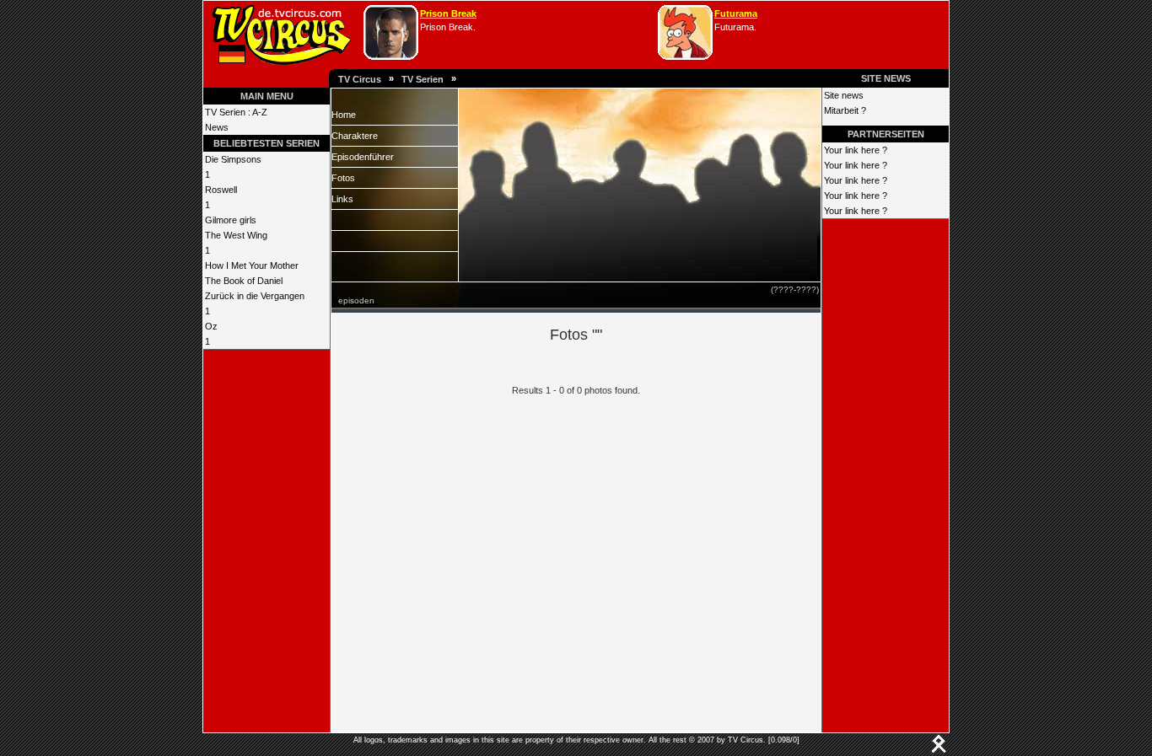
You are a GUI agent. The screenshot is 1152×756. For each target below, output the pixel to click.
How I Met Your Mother (252, 265)
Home (343, 115)
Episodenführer (362, 157)
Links (342, 199)
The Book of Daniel (244, 281)
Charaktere (354, 136)
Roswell (221, 190)
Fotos (343, 178)
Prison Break (448, 13)
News (217, 127)
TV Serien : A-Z (236, 112)
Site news (844, 95)
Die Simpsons (233, 159)
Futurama (735, 13)
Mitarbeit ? (845, 110)
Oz (211, 326)
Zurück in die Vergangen (254, 296)
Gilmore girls (230, 220)
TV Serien (422, 79)
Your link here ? (855, 150)
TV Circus (359, 79)
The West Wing (236, 235)
